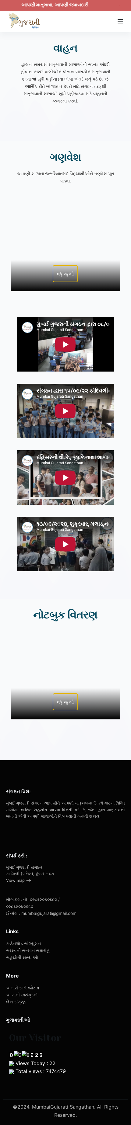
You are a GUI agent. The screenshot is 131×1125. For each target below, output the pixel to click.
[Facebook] (10, 833)
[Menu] (120, 21)
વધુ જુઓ (65, 273)
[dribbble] (23, 833)
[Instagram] (37, 833)
